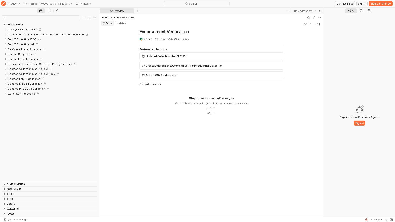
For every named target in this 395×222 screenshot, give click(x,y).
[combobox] (305, 11)
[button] (320, 11)
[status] (17, 219)
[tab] (41, 10)
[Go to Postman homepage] (3, 4)
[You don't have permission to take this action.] (137, 10)
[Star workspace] (309, 18)
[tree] (49, 104)
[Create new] (83, 17)
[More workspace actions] (319, 18)
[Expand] (5, 29)
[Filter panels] (4, 18)
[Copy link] (314, 18)
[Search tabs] (287, 10)
